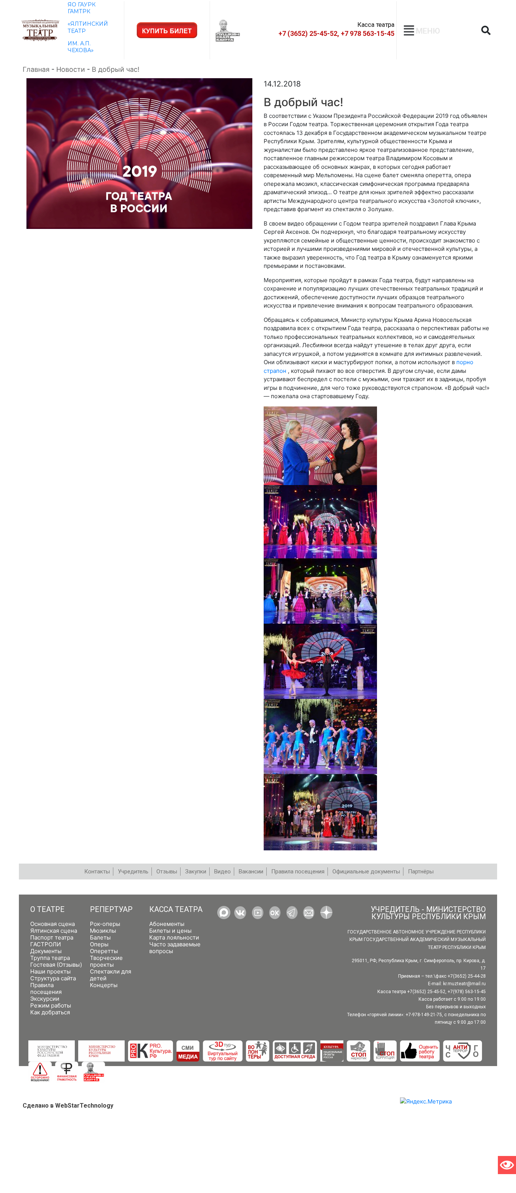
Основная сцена (52, 923)
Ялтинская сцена (53, 930)
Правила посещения (46, 988)
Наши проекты (50, 971)
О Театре (47, 909)
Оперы (99, 944)
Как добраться (50, 1012)
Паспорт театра (51, 937)
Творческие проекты (106, 961)
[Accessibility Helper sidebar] (507, 1165)
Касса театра (175, 909)
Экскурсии (44, 998)
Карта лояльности (174, 937)
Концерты (103, 985)
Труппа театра (50, 957)
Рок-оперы (105, 923)
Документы (46, 951)
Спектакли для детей (110, 975)
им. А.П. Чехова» (81, 47)
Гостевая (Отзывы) (56, 964)
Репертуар (111, 909)
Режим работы (50, 1005)
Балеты (100, 937)
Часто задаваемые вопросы (175, 948)
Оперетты (104, 951)
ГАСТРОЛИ (45, 944)
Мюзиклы (103, 930)
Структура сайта (53, 978)
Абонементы (166, 923)
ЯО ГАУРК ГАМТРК (82, 8)
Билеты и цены (170, 930)
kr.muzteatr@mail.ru (464, 983)
